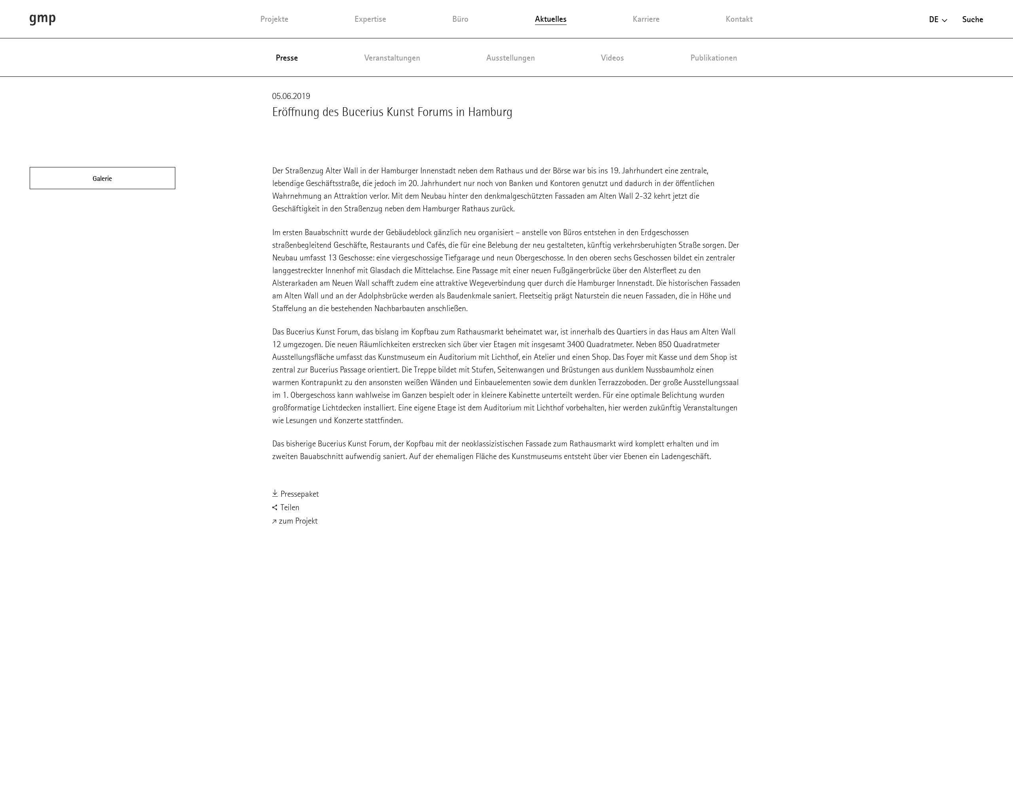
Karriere (646, 19)
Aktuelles (551, 19)
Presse (287, 58)
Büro (460, 19)
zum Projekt (297, 521)
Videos (612, 58)
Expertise (370, 19)
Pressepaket (299, 494)
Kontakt (739, 19)
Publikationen (714, 58)
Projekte (274, 19)
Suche (972, 19)
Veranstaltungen (392, 58)
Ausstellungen (510, 58)
